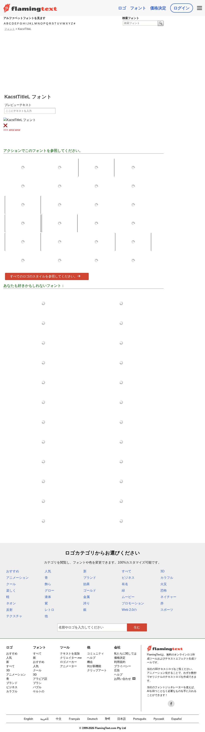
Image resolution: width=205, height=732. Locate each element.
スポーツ (166, 609)
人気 (48, 571)
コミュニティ (95, 653)
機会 (90, 661)
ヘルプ (91, 657)
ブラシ (37, 683)
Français (74, 718)
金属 (86, 597)
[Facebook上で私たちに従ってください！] (171, 703)
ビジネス (128, 577)
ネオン (11, 603)
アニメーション (17, 577)
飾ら (48, 584)
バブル (37, 687)
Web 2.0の (129, 609)
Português (139, 718)
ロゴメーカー (68, 661)
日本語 (121, 718)
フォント (138, 8)
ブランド (89, 577)
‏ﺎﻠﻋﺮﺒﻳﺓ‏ (44, 718)
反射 (9, 609)
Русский (159, 718)
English (28, 718)
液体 (48, 597)
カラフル (166, 577)
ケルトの (38, 691)
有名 (125, 584)
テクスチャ (14, 616)
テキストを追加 (70, 653)
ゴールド (89, 590)
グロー (49, 590)
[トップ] (30, 8)
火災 (163, 584)
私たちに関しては (125, 653)
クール (11, 584)
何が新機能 (94, 666)
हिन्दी (107, 718)
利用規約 (119, 661)
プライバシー (122, 666)
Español (176, 718)
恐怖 (163, 590)
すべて (126, 571)
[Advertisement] (84, 62)
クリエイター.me (71, 657)
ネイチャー (168, 597)
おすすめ (12, 571)
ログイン (182, 8)
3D (162, 571)
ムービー (128, 597)
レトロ (49, 609)
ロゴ (122, 8)
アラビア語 (40, 678)
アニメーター (68, 666)
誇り (86, 603)
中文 (58, 718)
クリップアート (97, 670)
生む (137, 627)
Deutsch (92, 718)
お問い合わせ (122, 678)
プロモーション (133, 603)
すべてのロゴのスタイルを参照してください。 (43, 276)
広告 (117, 670)
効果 (86, 584)
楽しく (11, 590)
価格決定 (158, 8)
